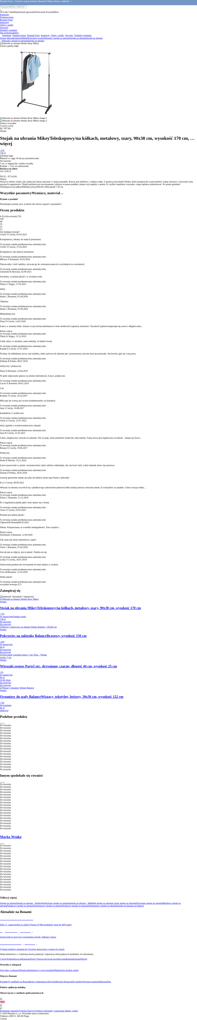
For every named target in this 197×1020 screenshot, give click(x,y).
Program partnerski (91, 981)
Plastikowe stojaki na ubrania (20, 906)
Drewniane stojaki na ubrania (149, 903)
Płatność (58, 970)
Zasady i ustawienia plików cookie (62, 1011)
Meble (25, 38)
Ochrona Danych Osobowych (32, 1011)
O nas (11, 981)
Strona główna (6, 38)
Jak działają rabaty (70, 970)
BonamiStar (105, 981)
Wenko (44, 903)
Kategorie (17, 38)
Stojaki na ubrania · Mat (80, 903)
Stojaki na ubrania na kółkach (130, 906)
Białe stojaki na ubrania (102, 903)
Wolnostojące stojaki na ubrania (102, 906)
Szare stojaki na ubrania (58, 903)
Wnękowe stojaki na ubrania (75, 906)
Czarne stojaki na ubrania (124, 903)
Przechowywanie (36, 38)
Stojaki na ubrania (94, 38)
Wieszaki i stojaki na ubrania (57, 38)
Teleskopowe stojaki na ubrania (47, 906)
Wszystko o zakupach (10, 970)
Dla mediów (77, 981)
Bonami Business (64, 981)
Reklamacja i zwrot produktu (41, 970)
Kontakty (4, 981)
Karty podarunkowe (39, 981)
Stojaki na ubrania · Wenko (28, 903)
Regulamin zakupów (9, 1011)
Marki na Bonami (22, 981)
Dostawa (24, 970)
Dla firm (52, 981)
